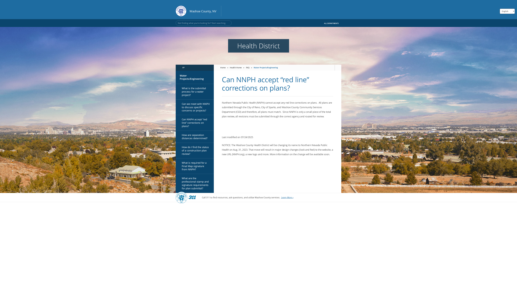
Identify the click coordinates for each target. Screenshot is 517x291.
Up (183, 67)
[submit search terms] (228, 23)
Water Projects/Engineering (192, 77)
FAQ (247, 67)
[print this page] (338, 68)
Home (223, 67)
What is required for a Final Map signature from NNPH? (194, 166)
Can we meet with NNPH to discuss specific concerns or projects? (196, 107)
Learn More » (287, 197)
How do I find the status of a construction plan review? (195, 150)
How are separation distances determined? (194, 136)
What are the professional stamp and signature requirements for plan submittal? (195, 183)
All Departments (331, 23)
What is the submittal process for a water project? (194, 92)
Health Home (236, 67)
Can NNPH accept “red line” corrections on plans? (194, 123)
